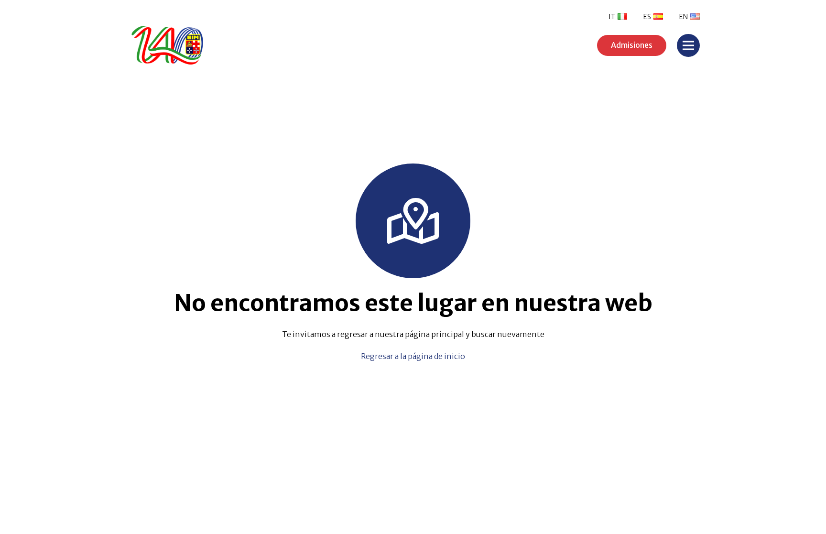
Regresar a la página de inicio (413, 356)
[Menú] (688, 45)
